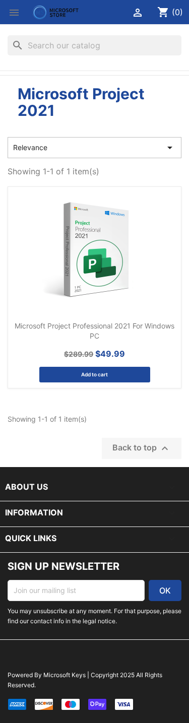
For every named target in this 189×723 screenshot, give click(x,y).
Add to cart (94, 374)
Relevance (94, 148)
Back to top (141, 448)
